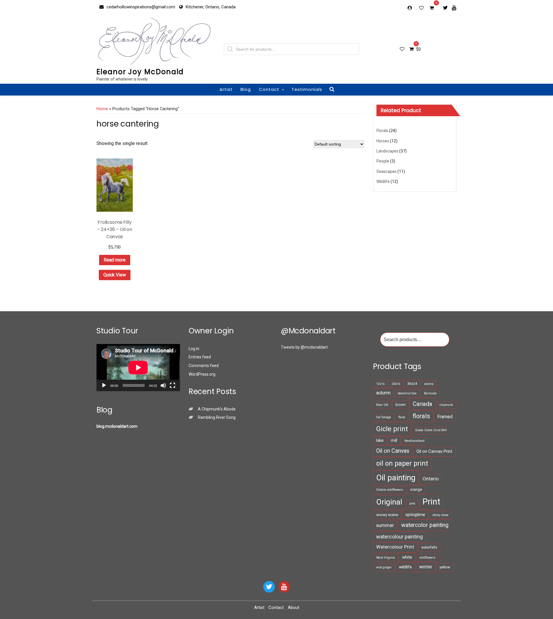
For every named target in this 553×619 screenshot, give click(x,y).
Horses (382, 141)
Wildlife (383, 181)
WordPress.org (202, 374)
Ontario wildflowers (389, 490)
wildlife (405, 567)
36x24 (412, 384)
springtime (415, 514)
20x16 (396, 384)
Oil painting (395, 477)
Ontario (431, 479)
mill (394, 440)
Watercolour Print (395, 547)
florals (421, 416)
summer (385, 525)
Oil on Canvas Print (434, 451)
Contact (269, 89)
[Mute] (163, 385)
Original (389, 502)
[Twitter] (445, 7)
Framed (444, 416)
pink (412, 503)
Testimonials (306, 89)
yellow (445, 567)
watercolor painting (424, 525)
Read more (115, 260)
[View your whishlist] (422, 8)
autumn (383, 393)
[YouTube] (284, 587)
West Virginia (385, 557)
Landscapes (387, 151)
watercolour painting (399, 537)
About (293, 607)
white (407, 557)
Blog (245, 89)
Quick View (114, 275)
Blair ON (382, 405)
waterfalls (429, 547)
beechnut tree (407, 393)
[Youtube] (454, 7)
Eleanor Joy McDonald (140, 72)
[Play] (104, 385)
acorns (428, 384)
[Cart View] (431, 9)
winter (425, 567)
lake (380, 440)
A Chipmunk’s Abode (217, 409)
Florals (382, 130)
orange (416, 489)
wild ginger (384, 567)
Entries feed (200, 357)
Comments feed (204, 365)
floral (401, 417)
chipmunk (446, 405)
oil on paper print (402, 463)
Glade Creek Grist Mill (431, 430)
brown (400, 405)
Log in (194, 348)
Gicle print (392, 429)
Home (102, 108)
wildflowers (427, 557)
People (382, 161)
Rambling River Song (217, 417)
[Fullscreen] (172, 385)
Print (431, 502)
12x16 (380, 384)
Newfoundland (414, 441)
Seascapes (386, 171)
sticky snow (440, 515)
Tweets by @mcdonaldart (304, 347)
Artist (226, 89)
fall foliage (383, 417)
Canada (422, 403)
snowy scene (387, 515)
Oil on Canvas (392, 451)
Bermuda (430, 393)
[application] (138, 367)
